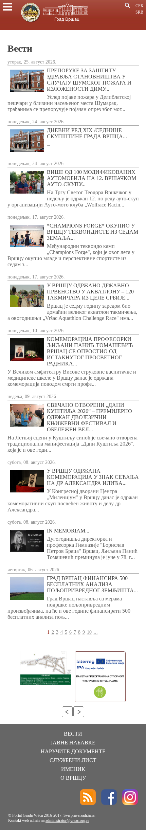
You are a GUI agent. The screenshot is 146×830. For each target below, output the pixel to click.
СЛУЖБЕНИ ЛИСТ (73, 760)
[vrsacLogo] (54, 23)
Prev (67, 711)
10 (89, 632)
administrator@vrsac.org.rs (67, 820)
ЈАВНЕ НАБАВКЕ (73, 742)
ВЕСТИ (73, 734)
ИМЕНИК (73, 769)
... (96, 632)
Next (78, 711)
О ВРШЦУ (73, 778)
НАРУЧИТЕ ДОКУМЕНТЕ (73, 751)
